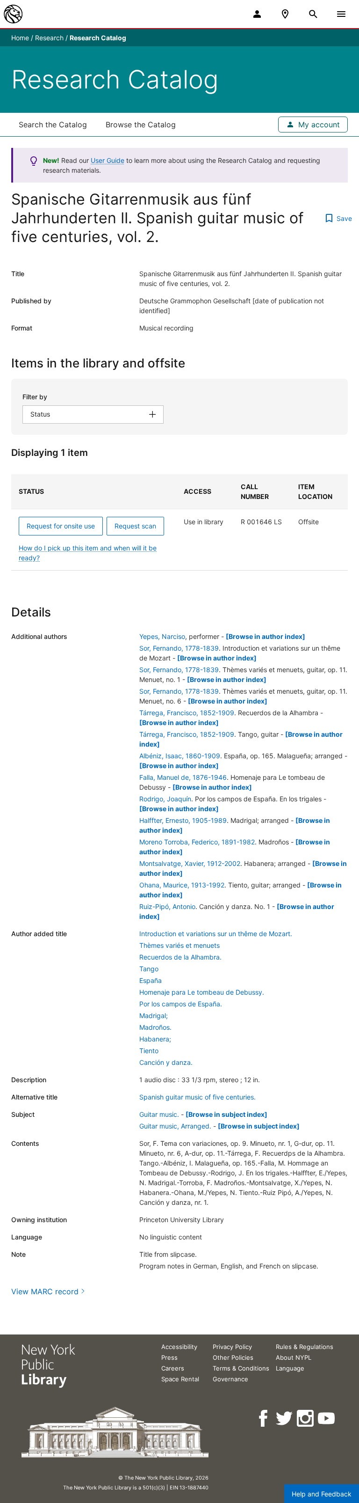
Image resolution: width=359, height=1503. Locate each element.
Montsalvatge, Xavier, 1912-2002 (189, 863)
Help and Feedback (322, 1494)
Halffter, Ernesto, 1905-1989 (183, 820)
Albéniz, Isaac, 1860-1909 (179, 756)
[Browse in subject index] (226, 1114)
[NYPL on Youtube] (327, 1418)
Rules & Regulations (304, 1346)
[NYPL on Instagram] (306, 1418)
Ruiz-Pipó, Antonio (167, 906)
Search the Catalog (53, 124)
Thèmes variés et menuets (179, 945)
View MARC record (45, 1291)
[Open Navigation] (341, 14)
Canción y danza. (166, 1062)
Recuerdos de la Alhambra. (180, 957)
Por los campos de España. (180, 1004)
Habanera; (155, 1039)
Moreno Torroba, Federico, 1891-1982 (197, 842)
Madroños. (155, 1027)
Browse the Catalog (141, 124)
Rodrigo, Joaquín (165, 799)
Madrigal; (153, 1015)
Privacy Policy (232, 1346)
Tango (148, 969)
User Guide (107, 160)
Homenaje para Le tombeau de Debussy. (201, 992)
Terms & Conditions (241, 1368)
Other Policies (233, 1357)
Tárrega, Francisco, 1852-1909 (186, 713)
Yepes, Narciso (162, 636)
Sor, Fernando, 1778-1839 (179, 648)
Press (169, 1357)
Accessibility (179, 1346)
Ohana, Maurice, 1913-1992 (181, 885)
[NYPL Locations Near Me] (285, 14)
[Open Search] (313, 14)
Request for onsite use (61, 526)
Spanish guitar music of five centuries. (197, 1097)
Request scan (135, 526)
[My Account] (257, 14)
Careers (172, 1368)
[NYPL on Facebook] (264, 1418)
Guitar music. (159, 1114)
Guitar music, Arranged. (175, 1126)
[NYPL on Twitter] (285, 1418)
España (150, 980)
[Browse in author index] (265, 636)
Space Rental (180, 1379)
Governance (230, 1379)
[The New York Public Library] (13, 14)
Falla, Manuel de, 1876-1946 (183, 777)
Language (290, 1368)
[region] (179, 522)
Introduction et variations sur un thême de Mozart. (215, 934)
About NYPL (293, 1357)
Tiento (148, 1051)
